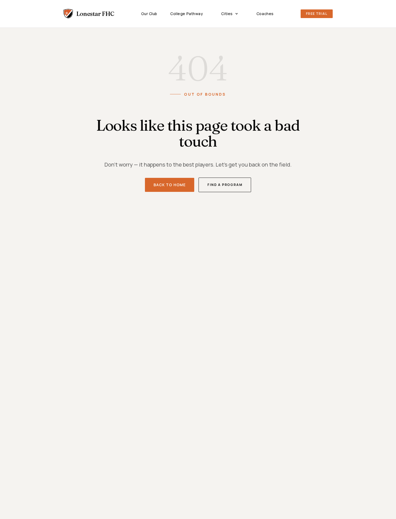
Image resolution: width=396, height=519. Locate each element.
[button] (229, 13)
